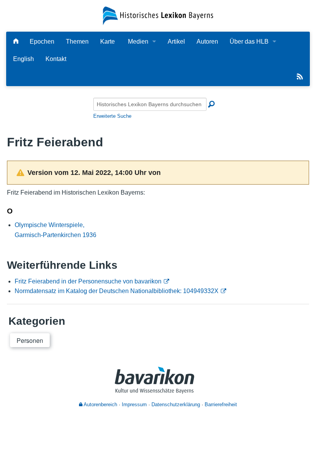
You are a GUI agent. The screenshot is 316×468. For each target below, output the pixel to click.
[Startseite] (158, 15)
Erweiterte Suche (112, 116)
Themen (77, 41)
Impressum (134, 404)
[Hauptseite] (16, 41)
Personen (30, 340)
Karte (107, 41)
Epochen (42, 41)
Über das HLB (249, 41)
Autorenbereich (99, 404)
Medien (138, 41)
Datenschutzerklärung (175, 404)
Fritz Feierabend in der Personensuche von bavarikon (88, 281)
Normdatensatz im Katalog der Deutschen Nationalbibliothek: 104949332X (117, 291)
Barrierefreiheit (221, 404)
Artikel (176, 41)
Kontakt (55, 59)
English (23, 59)
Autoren (207, 41)
